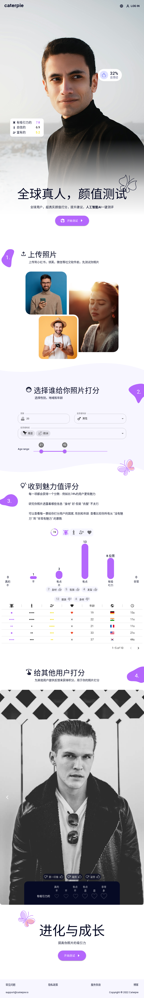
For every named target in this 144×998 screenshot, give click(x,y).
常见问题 (10, 984)
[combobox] (100, 418)
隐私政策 (53, 984)
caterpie (14, 5)
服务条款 (96, 984)
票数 (22, 413)
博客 (136, 984)
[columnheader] (12, 605)
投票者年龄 (81, 413)
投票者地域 (25, 428)
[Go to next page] (138, 648)
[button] (54, 589)
